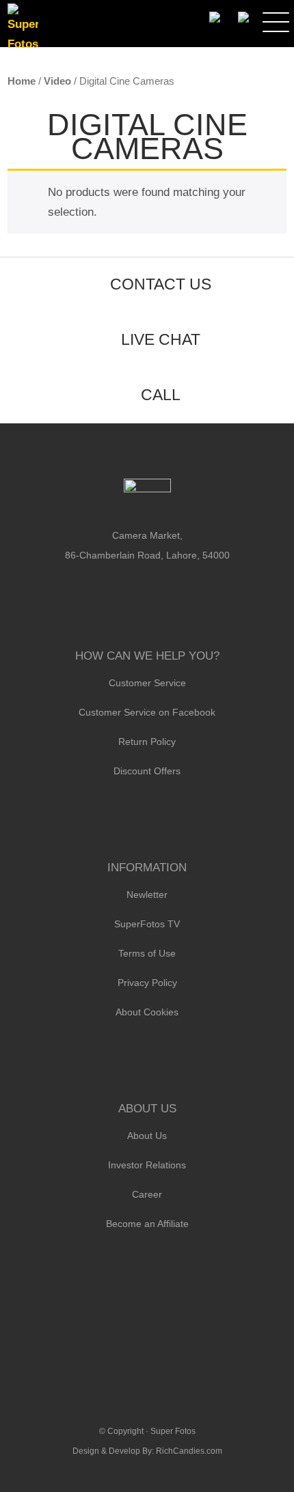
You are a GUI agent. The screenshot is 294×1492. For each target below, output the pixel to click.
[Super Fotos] (23, 28)
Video (57, 81)
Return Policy (147, 741)
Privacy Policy (147, 982)
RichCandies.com (189, 1451)
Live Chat (160, 339)
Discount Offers (147, 770)
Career (147, 1194)
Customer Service (147, 682)
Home (22, 81)
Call (161, 395)
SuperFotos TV (147, 923)
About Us (147, 1135)
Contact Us (160, 284)
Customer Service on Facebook (147, 712)
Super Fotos (173, 1431)
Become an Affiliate (147, 1223)
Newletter (147, 894)
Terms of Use (147, 953)
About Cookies (147, 1012)
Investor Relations (147, 1164)
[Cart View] (243, 18)
